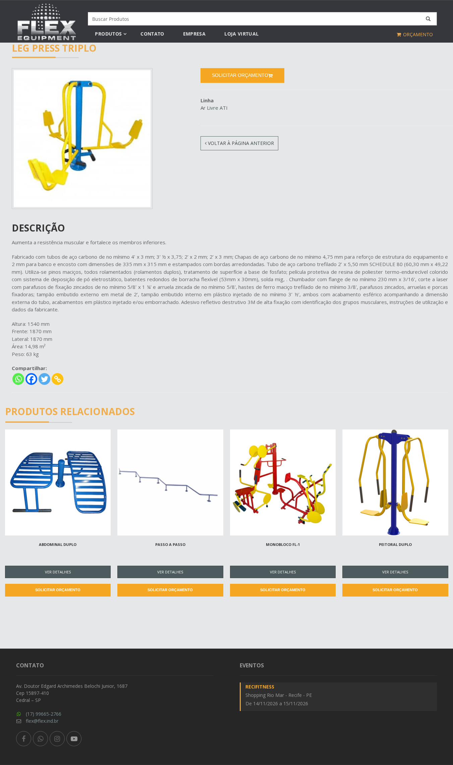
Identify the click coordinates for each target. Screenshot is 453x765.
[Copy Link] (57, 379)
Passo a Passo (170, 544)
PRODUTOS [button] (108, 34)
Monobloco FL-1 (283, 544)
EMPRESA (194, 34)
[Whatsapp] (18, 379)
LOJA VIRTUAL (241, 34)
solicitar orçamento (240, 75)
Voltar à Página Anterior (240, 143)
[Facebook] (31, 379)
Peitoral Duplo (395, 544)
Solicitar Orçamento (57, 590)
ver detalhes (58, 571)
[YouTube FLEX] (73, 738)
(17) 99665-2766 (43, 714)
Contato (152, 34)
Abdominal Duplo (57, 544)
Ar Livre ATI (214, 107)
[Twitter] (44, 379)
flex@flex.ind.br (42, 721)
